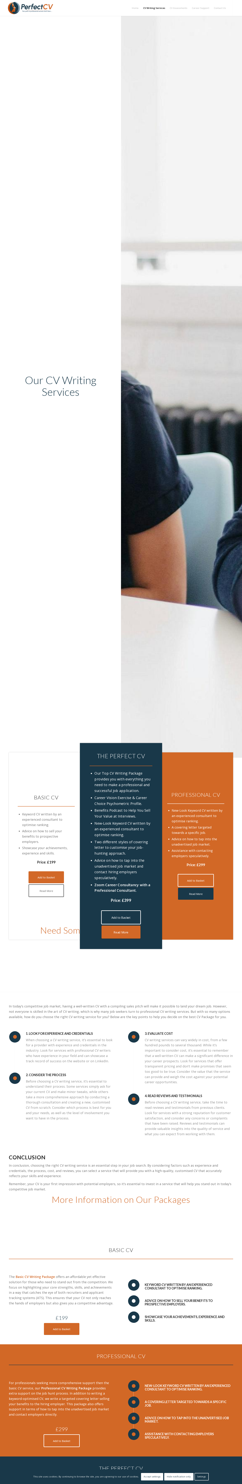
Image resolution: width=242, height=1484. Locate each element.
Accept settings (152, 1476)
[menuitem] (135, 8)
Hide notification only (179, 1476)
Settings (201, 1476)
